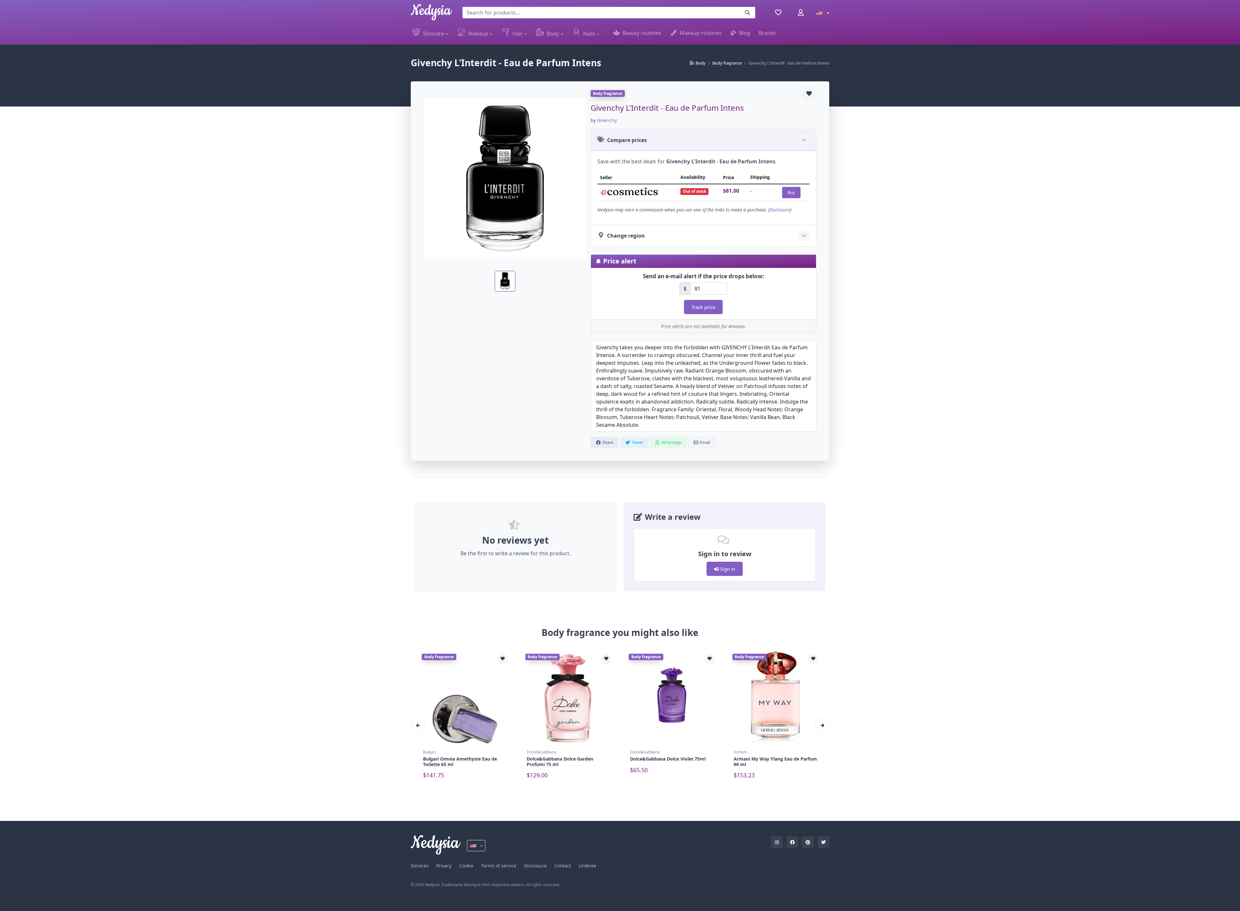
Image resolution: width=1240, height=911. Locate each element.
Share (607, 442)
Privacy (443, 866)
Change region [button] (626, 235)
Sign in (727, 569)
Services (420, 866)
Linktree (587, 866)
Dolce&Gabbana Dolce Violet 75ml (668, 759)
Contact (562, 866)
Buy (791, 192)
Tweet (637, 442)
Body (553, 33)
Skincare (433, 33)
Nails (589, 33)
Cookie (466, 866)
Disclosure (780, 210)
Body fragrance (727, 63)
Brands (767, 32)
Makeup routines (701, 32)
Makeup (478, 33)
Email (705, 442)
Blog (744, 32)
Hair (517, 33)
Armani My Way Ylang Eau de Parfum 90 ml (775, 761)
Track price (703, 307)
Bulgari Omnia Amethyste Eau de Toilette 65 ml (460, 761)
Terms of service (498, 866)
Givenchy (607, 120)
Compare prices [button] (627, 140)
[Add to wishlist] (809, 94)
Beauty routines (642, 32)
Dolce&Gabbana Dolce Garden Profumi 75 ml (560, 761)
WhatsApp (671, 442)
